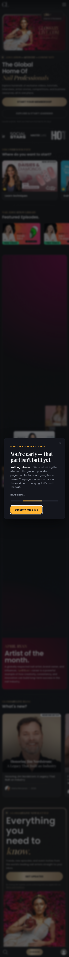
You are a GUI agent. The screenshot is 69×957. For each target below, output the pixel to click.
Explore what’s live (26, 509)
